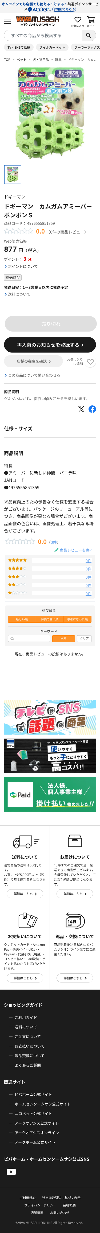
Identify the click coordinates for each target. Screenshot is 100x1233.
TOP (7, 59)
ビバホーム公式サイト (33, 1094)
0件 (54, 542)
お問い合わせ (59, 1212)
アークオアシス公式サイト (37, 1123)
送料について (19, 294)
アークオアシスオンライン (37, 1132)
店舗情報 (37, 1212)
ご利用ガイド (26, 1017)
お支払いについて (30, 1046)
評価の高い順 (49, 619)
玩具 (58, 59)
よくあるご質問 (28, 1065)
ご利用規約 (27, 1197)
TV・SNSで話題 (18, 47)
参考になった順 (77, 619)
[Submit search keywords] (89, 35)
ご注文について (28, 1036)
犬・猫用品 (41, 59)
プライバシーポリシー (40, 1205)
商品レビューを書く (76, 550)
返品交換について (30, 1055)
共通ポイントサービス (50, 6)
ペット (21, 59)
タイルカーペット (52, 47)
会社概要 (69, 1205)
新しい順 (22, 619)
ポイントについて (23, 266)
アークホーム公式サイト (35, 1142)
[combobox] (43, 35)
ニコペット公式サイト (33, 1113)
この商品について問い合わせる (34, 375)
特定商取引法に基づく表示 (61, 1197)
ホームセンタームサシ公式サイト (43, 1104)
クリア (84, 638)
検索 (63, 638)
